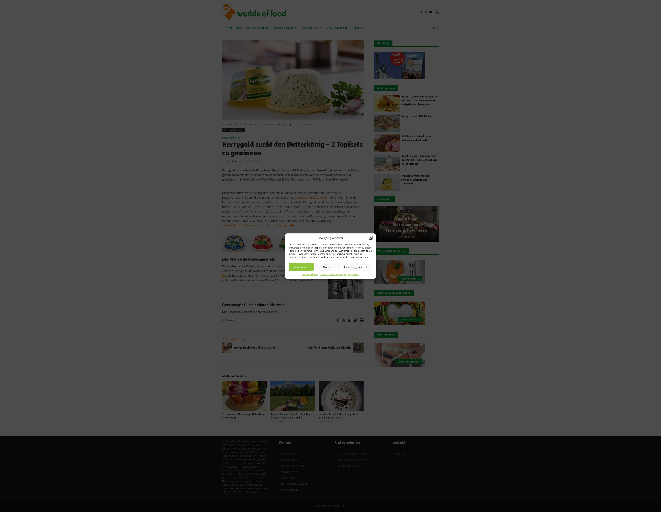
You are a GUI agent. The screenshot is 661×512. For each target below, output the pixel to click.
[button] (370, 238)
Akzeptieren (301, 267)
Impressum (353, 274)
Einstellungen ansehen (357, 267)
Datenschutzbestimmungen (333, 274)
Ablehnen (328, 267)
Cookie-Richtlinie (310, 274)
